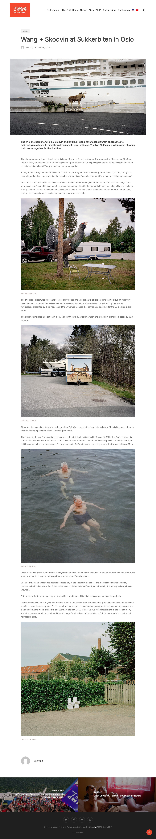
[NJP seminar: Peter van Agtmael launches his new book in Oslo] (39, 794)
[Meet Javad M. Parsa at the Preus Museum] (117, 794)
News (25, 31)
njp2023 (29, 47)
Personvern (78, 833)
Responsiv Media (104, 827)
